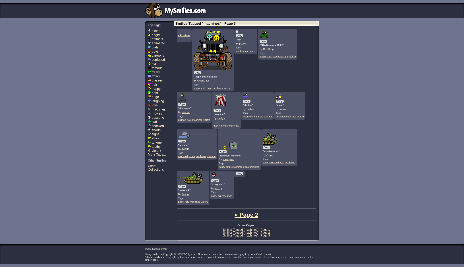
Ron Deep (268, 49)
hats (275, 56)
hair (154, 84)
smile (203, 88)
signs (246, 167)
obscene (211, 156)
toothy (227, 88)
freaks (156, 72)
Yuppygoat (228, 159)
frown (155, 76)
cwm (193, 254)
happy (197, 88)
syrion (282, 109)
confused (158, 60)
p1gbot (242, 43)
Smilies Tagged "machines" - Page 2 (246, 232)
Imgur (164, 249)
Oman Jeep (203, 80)
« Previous (184, 35)
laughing (157, 101)
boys (155, 51)
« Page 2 (246, 214)
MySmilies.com (185, 10)
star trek (268, 116)
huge (209, 88)
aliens (155, 31)
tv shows (258, 116)
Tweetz (185, 149)
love (154, 105)
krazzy (218, 188)
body (216, 125)
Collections (156, 169)
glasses (157, 80)
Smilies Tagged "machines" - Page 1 (246, 229)
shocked (157, 126)
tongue (156, 142)
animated (251, 51)
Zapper (270, 155)
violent (292, 56)
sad (154, 122)
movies (156, 113)
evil (219, 196)
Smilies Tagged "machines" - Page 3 (246, 235)
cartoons (223, 125)
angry (265, 162)
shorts (191, 156)
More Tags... (157, 154)
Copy (197, 72)
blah (154, 47)
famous (156, 68)
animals (182, 120)
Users (152, 166)
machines (218, 88)
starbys (186, 112)
